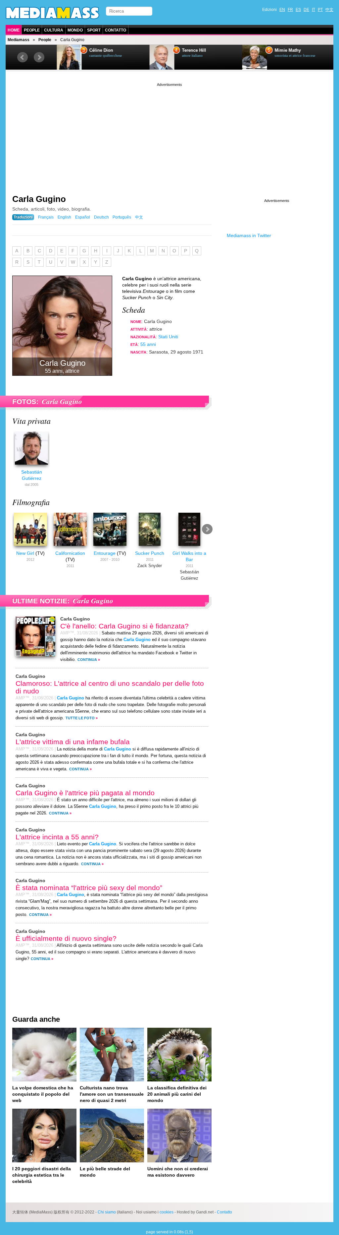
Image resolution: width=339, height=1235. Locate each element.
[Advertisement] (169, 134)
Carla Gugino (39, 199)
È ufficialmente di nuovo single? (66, 938)
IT (313, 9)
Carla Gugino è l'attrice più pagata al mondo (85, 793)
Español (82, 217)
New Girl (25, 553)
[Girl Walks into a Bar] (189, 547)
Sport (94, 30)
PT (320, 9)
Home (14, 30)
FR (290, 9)
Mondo (75, 30)
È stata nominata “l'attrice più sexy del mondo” (89, 887)
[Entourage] (109, 547)
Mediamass (18, 39)
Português (122, 217)
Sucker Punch (149, 553)
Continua (87, 660)
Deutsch (101, 217)
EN (282, 9)
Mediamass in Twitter (249, 235)
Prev (22, 57)
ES (298, 9)
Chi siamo (107, 1212)
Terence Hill (191, 50)
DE (306, 9)
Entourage (105, 553)
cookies (166, 1212)
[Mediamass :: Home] (52, 13)
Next (39, 57)
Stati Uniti (168, 336)
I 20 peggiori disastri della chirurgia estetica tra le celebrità (41, 1175)
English (64, 217)
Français (46, 217)
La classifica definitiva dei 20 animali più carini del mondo (177, 1094)
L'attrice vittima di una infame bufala (73, 742)
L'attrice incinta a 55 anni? (57, 837)
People (32, 30)
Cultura (53, 30)
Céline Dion (98, 50)
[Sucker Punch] (150, 547)
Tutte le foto (80, 718)
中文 (329, 9)
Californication (70, 553)
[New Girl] (30, 547)
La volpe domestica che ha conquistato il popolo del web (42, 1094)
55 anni (148, 344)
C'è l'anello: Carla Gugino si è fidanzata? (124, 626)
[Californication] (70, 547)
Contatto (115, 30)
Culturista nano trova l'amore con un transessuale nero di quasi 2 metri (112, 1094)
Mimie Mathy (284, 50)
